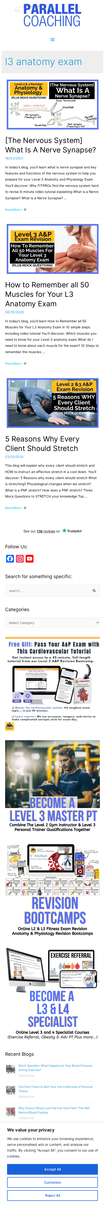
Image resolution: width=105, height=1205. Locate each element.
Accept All (52, 1169)
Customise (52, 1182)
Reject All (52, 1195)
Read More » (13, 209)
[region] (52, 1164)
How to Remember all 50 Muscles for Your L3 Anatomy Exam (47, 294)
